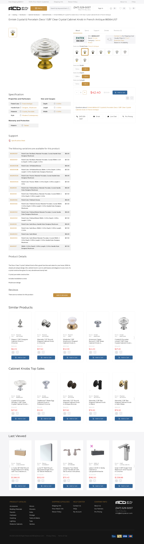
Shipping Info (58, 2)
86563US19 (13, 159)
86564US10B (14, 166)
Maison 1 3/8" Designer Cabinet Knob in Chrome (19, 341)
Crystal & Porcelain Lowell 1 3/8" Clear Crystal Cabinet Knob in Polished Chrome (123, 341)
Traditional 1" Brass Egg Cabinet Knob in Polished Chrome (45, 402)
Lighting (12, 521)
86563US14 (13, 218)
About (78, 30)
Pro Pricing (129, 116)
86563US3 (13, 194)
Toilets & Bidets (34, 518)
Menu (40, 8)
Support (96, 30)
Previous (10, 337)
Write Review (62, 295)
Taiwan (26, 125)
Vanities (32, 524)
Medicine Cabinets (16, 524)
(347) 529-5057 (82, 7)
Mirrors (31, 506)
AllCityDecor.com (38, 536)
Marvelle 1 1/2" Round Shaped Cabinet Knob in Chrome (45, 341)
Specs (87, 30)
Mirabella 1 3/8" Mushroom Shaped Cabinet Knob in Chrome (70, 341)
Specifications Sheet (18, 140)
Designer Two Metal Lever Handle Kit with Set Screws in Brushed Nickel (71, 469)
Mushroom (33, 107)
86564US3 (13, 188)
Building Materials (16, 509)
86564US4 (13, 224)
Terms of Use (62, 536)
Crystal (24, 111)
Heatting (13, 518)
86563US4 (13, 228)
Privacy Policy (51, 536)
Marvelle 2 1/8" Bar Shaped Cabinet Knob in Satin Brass (123, 402)
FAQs (133, 2)
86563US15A (14, 182)
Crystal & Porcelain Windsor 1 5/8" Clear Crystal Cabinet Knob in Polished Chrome (20, 402)
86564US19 (13, 153)
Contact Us (118, 36)
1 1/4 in (77, 69)
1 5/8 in (58, 104)
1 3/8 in (77, 76)
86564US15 (13, 234)
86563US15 (13, 238)
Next (134, 337)
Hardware (13, 515)
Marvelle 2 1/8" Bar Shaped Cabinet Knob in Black (97, 402)
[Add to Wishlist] (132, 98)
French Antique (27, 104)
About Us (123, 2)
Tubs (31, 521)
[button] (66, 29)
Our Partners (98, 509)
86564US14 (13, 212)
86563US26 (13, 204)
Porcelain (31, 111)
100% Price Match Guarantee (39, 2)
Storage (32, 515)
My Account (77, 512)
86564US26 (13, 200)
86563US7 (13, 246)
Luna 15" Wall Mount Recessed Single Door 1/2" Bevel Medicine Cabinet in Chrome (45, 469)
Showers (32, 509)
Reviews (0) (118, 30)
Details (106, 30)
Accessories (14, 506)
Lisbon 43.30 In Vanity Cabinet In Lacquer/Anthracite (97, 469)
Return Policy (72, 2)
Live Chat (113, 116)
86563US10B (14, 169)
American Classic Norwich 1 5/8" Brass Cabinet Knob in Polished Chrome (96, 341)
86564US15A (14, 175)
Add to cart (121, 92)
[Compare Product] (128, 98)
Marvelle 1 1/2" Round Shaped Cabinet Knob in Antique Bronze (71, 402)
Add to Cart (21, 357)
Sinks (31, 512)
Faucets (12, 512)
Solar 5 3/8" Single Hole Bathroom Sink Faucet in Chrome (123, 469)
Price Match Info (57, 509)
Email (98, 116)
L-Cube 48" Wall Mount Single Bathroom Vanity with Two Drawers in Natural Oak (20, 469)
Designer (25, 107)
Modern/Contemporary (30, 115)
